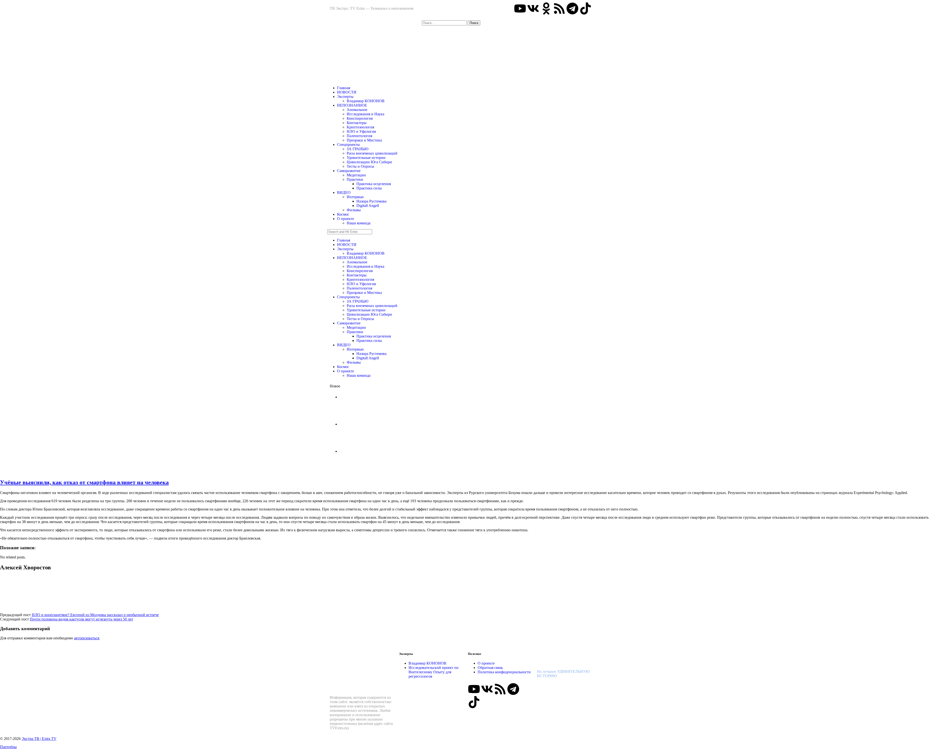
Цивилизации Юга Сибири (369, 162)
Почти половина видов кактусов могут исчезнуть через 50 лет (81, 619)
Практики (355, 179)
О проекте (345, 219)
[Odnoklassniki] (546, 8)
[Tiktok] (585, 8)
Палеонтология (359, 136)
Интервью (355, 197)
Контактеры (357, 123)
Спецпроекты (348, 144)
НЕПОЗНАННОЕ (352, 105)
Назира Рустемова (371, 201)
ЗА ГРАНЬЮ (357, 149)
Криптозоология (360, 127)
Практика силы (369, 188)
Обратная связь (490, 668)
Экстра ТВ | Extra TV (39, 739)
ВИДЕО (344, 192)
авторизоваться (86, 638)
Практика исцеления (373, 184)
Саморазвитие (349, 171)
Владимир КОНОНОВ (366, 101)
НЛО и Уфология (361, 131)
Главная (343, 88)
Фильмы (354, 210)
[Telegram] (572, 8)
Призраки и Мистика (364, 140)
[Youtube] (520, 8)
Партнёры (8, 747)
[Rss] (559, 8)
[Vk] (533, 8)
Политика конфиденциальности (504, 672)
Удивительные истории (366, 158)
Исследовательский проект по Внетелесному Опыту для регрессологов (433, 672)
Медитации (356, 175)
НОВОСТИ (346, 92)
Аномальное (357, 110)
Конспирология (360, 118)
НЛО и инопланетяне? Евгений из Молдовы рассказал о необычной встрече (95, 615)
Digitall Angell (367, 206)
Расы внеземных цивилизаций (372, 153)
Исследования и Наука (365, 114)
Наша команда (358, 223)
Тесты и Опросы (360, 166)
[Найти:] (445, 23)
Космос (343, 214)
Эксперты (345, 96)
